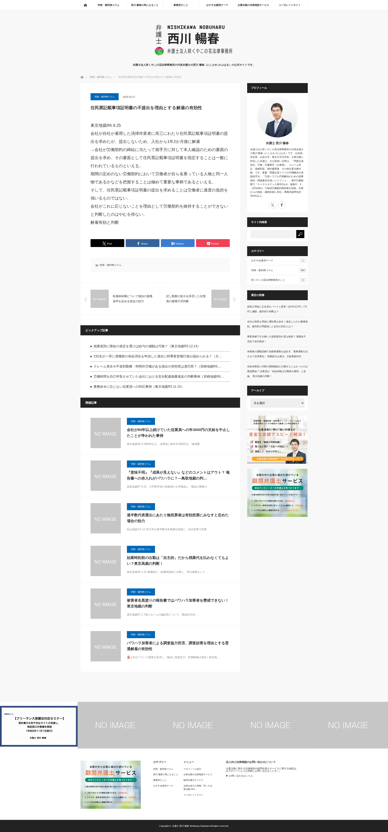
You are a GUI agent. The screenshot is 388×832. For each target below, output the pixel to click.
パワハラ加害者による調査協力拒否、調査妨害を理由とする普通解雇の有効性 (178, 646)
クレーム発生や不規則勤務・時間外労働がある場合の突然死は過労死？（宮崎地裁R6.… (157, 366)
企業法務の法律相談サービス (253, 5)
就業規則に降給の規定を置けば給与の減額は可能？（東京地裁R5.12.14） (147, 346)
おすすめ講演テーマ (217, 5)
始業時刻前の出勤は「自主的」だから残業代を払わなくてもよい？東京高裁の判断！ (178, 561)
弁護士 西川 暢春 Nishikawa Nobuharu (191, 826)
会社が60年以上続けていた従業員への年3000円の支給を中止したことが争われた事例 (178, 433)
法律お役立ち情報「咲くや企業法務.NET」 (197, 787)
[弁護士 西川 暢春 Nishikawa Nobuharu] (194, 58)
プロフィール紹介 (192, 769)
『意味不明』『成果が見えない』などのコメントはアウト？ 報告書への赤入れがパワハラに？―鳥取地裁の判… (178, 475)
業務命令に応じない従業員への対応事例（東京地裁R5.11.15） (139, 386)
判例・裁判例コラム (108, 5)
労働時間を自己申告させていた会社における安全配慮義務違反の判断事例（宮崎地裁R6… (159, 376)
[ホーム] (85, 5)
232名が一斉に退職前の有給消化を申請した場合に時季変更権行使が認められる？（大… (158, 356)
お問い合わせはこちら (241, 775)
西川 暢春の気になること (144, 5)
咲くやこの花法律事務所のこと (277, 280)
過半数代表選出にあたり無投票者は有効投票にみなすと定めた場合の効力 (178, 518)
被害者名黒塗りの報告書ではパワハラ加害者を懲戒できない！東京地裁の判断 (178, 603)
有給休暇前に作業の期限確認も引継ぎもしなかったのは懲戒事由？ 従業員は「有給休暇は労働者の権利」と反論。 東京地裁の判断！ (277, 371)
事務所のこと (181, 5)
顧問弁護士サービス (193, 780)
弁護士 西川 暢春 (277, 143)
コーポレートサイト (289, 5)
